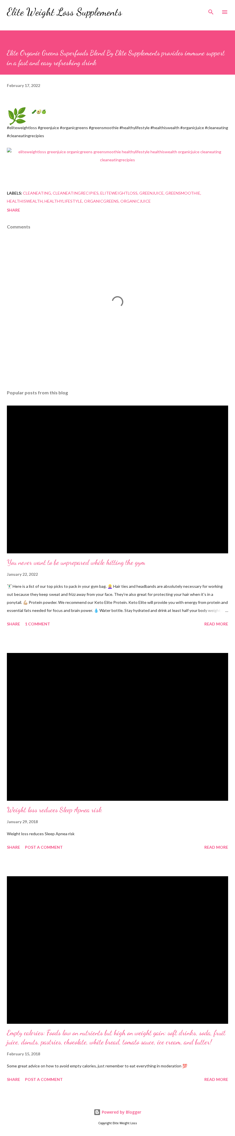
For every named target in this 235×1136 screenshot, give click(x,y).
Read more (216, 623)
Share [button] (13, 210)
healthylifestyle (63, 201)
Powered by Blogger (121, 1112)
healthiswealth (25, 201)
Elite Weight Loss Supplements (64, 12)
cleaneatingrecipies (76, 193)
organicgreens (101, 201)
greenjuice (151, 193)
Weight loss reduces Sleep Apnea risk (54, 810)
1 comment (37, 623)
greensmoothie (182, 193)
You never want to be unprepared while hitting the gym (76, 562)
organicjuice (135, 201)
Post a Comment (44, 847)
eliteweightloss (119, 193)
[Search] (210, 10)
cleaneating (37, 193)
